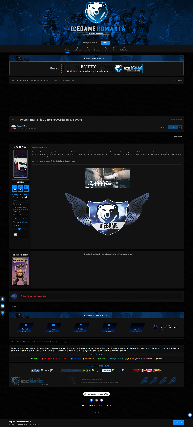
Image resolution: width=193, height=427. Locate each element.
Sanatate (33, 128)
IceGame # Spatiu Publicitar (96, 58)
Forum (72, 377)
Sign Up (105, 42)
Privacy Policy (92, 405)
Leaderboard (77, 50)
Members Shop (124, 50)
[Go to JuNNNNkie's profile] (13, 127)
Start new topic (177, 136)
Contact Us (101, 405)
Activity (87, 50)
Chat (114, 50)
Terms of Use (36, 424)
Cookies (108, 405)
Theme (83, 405)
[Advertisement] (96, 100)
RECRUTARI (73, 383)
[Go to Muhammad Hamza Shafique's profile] (155, 326)
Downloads (97, 50)
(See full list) (61, 342)
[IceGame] (30, 380)
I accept (179, 423)
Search (106, 50)
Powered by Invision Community (96, 415)
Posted (39, 147)
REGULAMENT (74, 381)
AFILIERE (73, 379)
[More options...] (180, 147)
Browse (67, 50)
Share (163, 127)
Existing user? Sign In (89, 43)
